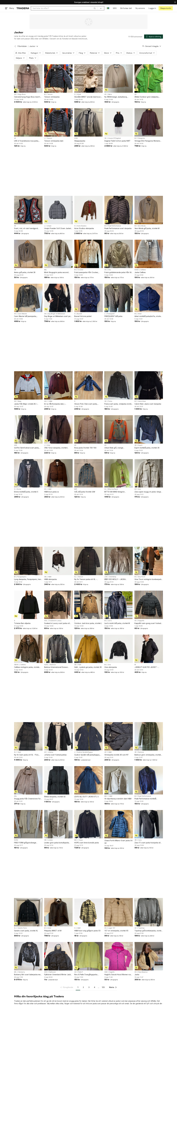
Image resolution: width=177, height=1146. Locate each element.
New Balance (143, 972)
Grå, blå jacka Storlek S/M (84, 492)
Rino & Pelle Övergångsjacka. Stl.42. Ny (86, 974)
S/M (105, 972)
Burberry (22, 972)
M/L (45, 270)
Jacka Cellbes (140, 272)
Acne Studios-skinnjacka (84, 228)
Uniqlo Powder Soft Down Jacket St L (57, 228)
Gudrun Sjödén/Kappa (85, 752)
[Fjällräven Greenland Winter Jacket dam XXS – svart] (58, 956)
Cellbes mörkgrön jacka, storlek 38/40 (26, 667)
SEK (115, 8)
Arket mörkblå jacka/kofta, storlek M (148, 316)
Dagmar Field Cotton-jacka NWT (117, 141)
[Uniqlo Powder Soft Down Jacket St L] (58, 210)
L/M (105, 577)
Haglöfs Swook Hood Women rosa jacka (118, 974)
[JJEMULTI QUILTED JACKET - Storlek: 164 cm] (148, 649)
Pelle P (80, 972)
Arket (79, 94)
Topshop (141, 928)
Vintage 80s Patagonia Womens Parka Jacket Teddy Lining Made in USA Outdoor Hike (148, 141)
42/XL (46, 665)
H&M (50, 401)
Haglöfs (112, 972)
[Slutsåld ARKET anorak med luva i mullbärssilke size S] (88, 78)
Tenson (49, 94)
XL (105, 489)
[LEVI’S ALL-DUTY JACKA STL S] (88, 780)
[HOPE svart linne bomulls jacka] (88, 824)
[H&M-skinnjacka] (58, 561)
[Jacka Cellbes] (148, 254)
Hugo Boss (22, 94)
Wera (110, 94)
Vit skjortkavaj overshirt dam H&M (117, 799)
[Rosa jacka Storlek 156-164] (88, 429)
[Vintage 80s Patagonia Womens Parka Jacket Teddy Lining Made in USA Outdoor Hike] (148, 122)
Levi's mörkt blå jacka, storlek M (117, 623)
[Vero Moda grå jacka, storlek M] (148, 210)
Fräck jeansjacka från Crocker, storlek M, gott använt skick (86, 272)
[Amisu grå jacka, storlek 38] (28, 254)
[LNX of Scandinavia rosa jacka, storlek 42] (28, 122)
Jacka (136, 974)
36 (15, 94)
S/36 (76, 138)
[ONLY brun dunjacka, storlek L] (58, 429)
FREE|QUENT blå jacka (113, 316)
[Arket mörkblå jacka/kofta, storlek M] (148, 298)
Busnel (79, 314)
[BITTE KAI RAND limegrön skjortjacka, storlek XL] (118, 473)
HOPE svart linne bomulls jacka (86, 843)
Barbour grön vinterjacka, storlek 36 (147, 755)
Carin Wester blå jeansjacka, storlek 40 (25, 316)
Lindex (50, 840)
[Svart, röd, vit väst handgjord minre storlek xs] (28, 210)
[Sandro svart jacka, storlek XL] (28, 912)
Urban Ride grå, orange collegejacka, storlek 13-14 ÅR (116, 448)
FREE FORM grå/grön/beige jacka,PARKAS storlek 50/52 (25, 843)
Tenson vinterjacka (51, 97)
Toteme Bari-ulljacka (22, 623)
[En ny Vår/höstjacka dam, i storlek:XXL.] (58, 385)
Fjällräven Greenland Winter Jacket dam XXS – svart (58, 974)
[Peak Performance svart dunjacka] (118, 210)
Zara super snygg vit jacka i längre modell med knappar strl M (148, 492)
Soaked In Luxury (55, 621)
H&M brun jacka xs (51, 492)
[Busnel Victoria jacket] (88, 298)
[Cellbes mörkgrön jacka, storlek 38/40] (28, 649)
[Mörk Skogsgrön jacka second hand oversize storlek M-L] (58, 254)
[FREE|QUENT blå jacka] (118, 298)
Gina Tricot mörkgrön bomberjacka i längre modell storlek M (148, 579)
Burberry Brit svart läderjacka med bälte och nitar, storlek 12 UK (28, 974)
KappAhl (141, 621)
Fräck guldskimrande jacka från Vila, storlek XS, (118, 272)
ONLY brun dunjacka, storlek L (56, 448)
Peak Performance (114, 226)
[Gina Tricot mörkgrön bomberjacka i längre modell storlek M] (148, 561)
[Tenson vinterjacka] (58, 78)
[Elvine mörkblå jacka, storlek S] (28, 473)
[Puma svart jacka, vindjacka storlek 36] (118, 385)
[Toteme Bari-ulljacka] (28, 605)
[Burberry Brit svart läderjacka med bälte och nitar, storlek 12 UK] (28, 956)
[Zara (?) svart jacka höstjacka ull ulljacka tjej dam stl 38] (148, 824)
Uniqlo (49, 226)
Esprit (140, 445)
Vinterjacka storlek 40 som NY (116, 755)
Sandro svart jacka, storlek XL (26, 931)
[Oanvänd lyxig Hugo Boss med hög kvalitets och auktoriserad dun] (28, 78)
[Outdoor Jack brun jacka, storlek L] (88, 605)
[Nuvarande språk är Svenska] (108, 8)
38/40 (16, 665)
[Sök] (94, 8)
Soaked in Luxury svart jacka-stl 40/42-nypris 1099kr (57, 623)
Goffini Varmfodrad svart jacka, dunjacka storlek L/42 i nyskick (26, 448)
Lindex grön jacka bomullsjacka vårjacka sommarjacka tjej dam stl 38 (57, 843)
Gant (19, 752)
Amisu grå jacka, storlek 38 (24, 272)
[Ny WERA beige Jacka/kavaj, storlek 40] (118, 78)
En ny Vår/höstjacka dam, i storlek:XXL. (54, 404)
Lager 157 (111, 928)
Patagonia (141, 138)
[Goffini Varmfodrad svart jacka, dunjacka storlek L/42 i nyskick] (28, 429)
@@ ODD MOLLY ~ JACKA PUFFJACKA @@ (114, 579)
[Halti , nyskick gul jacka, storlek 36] (88, 649)
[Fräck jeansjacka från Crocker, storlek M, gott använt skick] (88, 254)
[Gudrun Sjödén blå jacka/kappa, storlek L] (88, 736)
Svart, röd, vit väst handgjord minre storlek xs (26, 228)
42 (15, 138)
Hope (81, 840)
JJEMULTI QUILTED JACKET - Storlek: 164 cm (146, 667)
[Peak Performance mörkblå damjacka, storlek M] (148, 780)
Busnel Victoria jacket (83, 316)
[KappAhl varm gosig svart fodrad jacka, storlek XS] (148, 605)
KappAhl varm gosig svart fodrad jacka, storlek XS (147, 623)
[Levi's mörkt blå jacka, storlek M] (118, 605)
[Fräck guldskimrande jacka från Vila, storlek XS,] (118, 254)
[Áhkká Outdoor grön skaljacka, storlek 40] (148, 78)
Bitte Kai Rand (113, 489)
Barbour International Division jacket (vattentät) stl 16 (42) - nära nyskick (58, 667)
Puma (110, 401)
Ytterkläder (22, 46)
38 (15, 270)
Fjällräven (52, 972)
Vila (109, 270)
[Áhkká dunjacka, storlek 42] (58, 780)
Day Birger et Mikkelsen (56, 314)
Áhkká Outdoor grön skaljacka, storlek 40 (146, 97)
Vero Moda (141, 226)
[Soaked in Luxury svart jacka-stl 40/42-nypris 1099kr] (58, 605)
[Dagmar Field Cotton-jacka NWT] (118, 122)
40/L (45, 621)
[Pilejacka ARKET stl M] (58, 912)
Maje (19, 401)
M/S (75, 489)
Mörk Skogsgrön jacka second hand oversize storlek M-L (56, 272)
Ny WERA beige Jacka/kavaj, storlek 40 (115, 97)
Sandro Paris (22, 928)
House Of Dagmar (114, 138)
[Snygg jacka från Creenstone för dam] (28, 780)
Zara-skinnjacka (110, 667)
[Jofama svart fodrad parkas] (58, 736)
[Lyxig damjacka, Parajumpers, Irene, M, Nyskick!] (28, 561)
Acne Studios (81, 226)
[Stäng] (175, 2)
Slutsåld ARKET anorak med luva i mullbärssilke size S (87, 97)
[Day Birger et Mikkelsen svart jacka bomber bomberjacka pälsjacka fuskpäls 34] (58, 298)
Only (48, 445)
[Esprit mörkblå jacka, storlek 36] (148, 429)
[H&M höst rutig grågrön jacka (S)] (88, 912)
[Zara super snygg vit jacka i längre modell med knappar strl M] (148, 473)
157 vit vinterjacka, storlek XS (116, 931)
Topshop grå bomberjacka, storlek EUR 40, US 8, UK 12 (148, 931)
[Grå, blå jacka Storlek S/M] (88, 473)
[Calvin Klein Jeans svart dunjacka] (148, 385)
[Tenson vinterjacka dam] (58, 122)
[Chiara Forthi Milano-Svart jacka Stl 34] (118, 824)
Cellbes (143, 270)
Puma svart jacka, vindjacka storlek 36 (118, 404)
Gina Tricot (141, 577)
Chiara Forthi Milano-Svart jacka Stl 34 (118, 841)
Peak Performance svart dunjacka (117, 228)
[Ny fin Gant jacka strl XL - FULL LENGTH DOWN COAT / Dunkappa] (28, 736)
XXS (45, 972)
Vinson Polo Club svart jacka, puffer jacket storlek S (85, 404)
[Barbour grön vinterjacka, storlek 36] (148, 736)
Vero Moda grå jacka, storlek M (146, 228)
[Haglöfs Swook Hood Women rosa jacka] (118, 956)
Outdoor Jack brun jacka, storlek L (88, 623)
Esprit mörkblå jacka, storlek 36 (146, 448)
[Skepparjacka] (88, 122)
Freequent (111, 314)
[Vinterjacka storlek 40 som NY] (118, 736)
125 (103, 987)
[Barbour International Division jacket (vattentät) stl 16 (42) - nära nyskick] (58, 649)
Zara (139, 489)
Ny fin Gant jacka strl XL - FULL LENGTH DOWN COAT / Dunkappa (27, 755)
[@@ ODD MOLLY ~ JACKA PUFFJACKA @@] (118, 561)
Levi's (110, 621)
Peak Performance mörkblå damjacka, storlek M (145, 799)
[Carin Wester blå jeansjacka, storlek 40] (28, 298)
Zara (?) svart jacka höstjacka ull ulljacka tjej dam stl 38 (147, 843)
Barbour (53, 665)
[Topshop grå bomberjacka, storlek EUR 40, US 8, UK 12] (148, 912)
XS (15, 226)
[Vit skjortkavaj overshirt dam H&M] (118, 780)
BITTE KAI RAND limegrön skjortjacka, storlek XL (114, 492)
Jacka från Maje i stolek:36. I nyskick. (25, 404)
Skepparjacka (79, 141)
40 (105, 94)
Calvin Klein (142, 401)
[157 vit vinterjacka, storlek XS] (118, 912)
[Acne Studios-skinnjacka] (88, 210)
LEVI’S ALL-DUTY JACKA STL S (86, 797)
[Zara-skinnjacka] (118, 649)
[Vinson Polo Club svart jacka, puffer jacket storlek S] (88, 385)
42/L (15, 445)
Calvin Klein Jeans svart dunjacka (147, 404)
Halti (79, 665)
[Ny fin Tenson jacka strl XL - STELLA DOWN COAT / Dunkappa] (88, 561)
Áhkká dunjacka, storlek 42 (55, 797)
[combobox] (64, 8)
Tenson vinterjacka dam (53, 141)
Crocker (80, 270)
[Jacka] (148, 956)
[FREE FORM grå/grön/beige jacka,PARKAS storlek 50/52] (28, 824)
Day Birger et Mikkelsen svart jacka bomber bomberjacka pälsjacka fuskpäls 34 (58, 316)
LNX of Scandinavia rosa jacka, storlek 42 (26, 141)
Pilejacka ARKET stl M (52, 931)
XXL (45, 401)
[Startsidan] (22, 8)
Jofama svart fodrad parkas (55, 755)
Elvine (19, 489)
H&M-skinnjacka (50, 579)
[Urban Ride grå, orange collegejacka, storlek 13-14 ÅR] (118, 429)
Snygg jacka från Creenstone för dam (27, 799)
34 (45, 314)
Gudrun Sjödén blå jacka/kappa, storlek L (87, 755)
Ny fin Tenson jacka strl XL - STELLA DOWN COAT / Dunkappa (87, 579)
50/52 (136, 270)
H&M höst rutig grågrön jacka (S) (87, 931)
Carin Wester (22, 314)
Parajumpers (21, 577)
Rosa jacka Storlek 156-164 (85, 448)
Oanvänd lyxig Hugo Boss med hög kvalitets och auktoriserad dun (28, 97)
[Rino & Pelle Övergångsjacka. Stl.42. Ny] (88, 956)
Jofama (50, 752)
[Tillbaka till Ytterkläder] (15, 46)
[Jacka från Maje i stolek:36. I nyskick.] (28, 385)
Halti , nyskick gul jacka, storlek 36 (88, 667)
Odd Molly (112, 577)
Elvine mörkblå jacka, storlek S (26, 492)
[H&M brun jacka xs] (58, 473)
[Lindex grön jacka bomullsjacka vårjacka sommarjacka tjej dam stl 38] (58, 824)
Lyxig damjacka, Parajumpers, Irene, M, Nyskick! (28, 579)
